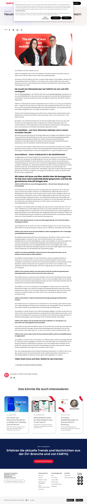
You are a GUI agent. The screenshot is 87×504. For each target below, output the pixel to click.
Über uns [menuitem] (40, 475)
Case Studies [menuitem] (54, 480)
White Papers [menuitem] (54, 482)
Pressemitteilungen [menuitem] (56, 484)
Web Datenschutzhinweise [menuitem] (43, 486)
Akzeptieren (55, 17)
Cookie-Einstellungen (45, 17)
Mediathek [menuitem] (54, 486)
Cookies (32, 500)
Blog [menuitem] (52, 475)
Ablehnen (66, 17)
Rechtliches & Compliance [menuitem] (42, 482)
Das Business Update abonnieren (14, 481)
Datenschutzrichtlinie (20, 10)
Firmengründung (24, 94)
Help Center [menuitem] (67, 475)
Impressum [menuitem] (41, 489)
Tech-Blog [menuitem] (54, 477)
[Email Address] (11, 377)
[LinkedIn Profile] (14, 377)
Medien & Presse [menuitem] (42, 480)
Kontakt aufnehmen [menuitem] (69, 477)
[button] (26, 500)
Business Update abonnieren (43, 461)
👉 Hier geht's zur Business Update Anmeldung (28, 365)
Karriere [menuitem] (40, 477)
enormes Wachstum (56, 94)
